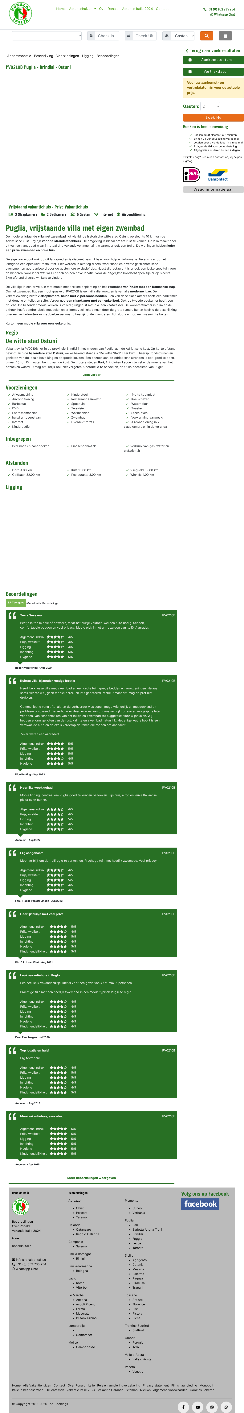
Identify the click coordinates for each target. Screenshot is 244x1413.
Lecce (136, 1243)
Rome (80, 1283)
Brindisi (137, 1234)
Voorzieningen (67, 56)
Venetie (137, 1371)
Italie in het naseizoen (27, 1390)
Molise (73, 1342)
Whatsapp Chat (224, 14)
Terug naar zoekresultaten (214, 50)
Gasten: (191, 106)
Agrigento (139, 1260)
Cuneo (137, 1208)
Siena (136, 1318)
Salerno (81, 1246)
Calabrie (74, 1225)
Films (175, 1385)
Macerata (83, 1313)
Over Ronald (109, 9)
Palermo (138, 1274)
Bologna (82, 1271)
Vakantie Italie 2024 (137, 9)
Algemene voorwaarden (170, 1390)
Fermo (80, 1309)
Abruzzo (74, 1200)
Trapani (137, 1287)
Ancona (81, 1300)
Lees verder (92, 375)
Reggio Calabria (87, 1234)
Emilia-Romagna (80, 1266)
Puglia (129, 1220)
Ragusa (137, 1278)
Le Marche (75, 1295)
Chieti (80, 1208)
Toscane (131, 1295)
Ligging (88, 56)
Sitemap (132, 1390)
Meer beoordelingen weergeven (91, 1178)
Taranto (138, 1248)
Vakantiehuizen (81, 9)
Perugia (137, 1342)
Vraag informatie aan (213, 189)
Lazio (72, 1278)
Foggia (137, 1239)
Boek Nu (213, 117)
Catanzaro (83, 1229)
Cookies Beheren (202, 1390)
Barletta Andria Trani (147, 1229)
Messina (138, 1269)
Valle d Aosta (134, 1355)
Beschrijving (43, 56)
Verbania (138, 1213)
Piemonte (131, 1200)
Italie (91, 1385)
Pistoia (137, 1313)
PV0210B (168, 615)
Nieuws (145, 1390)
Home (61, 9)
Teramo (81, 1217)
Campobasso (85, 1347)
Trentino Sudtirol (137, 1326)
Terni (136, 1347)
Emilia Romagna (80, 1254)
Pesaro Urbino (86, 1318)
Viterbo (81, 1287)
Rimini (80, 1258)
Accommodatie (19, 56)
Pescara (81, 1213)
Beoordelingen (108, 56)
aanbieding (189, 1385)
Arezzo (137, 1300)
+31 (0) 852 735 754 (221, 9)
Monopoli (206, 1385)
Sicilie (129, 1255)
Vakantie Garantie (110, 1390)
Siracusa (138, 1283)
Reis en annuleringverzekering (118, 1385)
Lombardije (76, 1326)
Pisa (135, 1309)
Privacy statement (156, 1385)
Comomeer (84, 1335)
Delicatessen (55, 1390)
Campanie (75, 1242)
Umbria (130, 1338)
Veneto (130, 1367)
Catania (138, 1264)
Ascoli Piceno (86, 1304)
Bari (135, 1225)
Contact (162, 9)
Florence (138, 1304)
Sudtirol (138, 1330)
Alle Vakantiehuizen (37, 1385)
